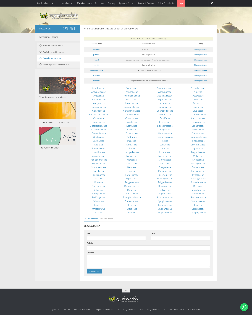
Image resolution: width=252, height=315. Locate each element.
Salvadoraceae (198, 190)
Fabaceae (131, 129)
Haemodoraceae (165, 137)
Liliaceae (131, 148)
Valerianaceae (165, 208)
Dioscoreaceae (198, 122)
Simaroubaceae (198, 197)
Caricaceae (198, 107)
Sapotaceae (198, 193)
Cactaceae (198, 103)
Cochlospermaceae (98, 114)
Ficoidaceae (198, 129)
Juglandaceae (198, 140)
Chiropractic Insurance (103, 309)
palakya (96, 55)
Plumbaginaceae (198, 178)
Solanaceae (98, 201)
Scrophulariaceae (164, 197)
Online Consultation (166, 3)
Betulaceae (131, 99)
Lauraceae (165, 144)
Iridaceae (131, 140)
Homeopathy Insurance (150, 309)
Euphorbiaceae (98, 129)
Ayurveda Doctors (126, 3)
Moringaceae (165, 159)
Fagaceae (165, 129)
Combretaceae (132, 114)
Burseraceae (165, 103)
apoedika (96, 49)
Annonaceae (132, 91)
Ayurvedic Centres (146, 3)
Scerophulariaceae (132, 197)
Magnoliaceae (198, 152)
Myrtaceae (165, 163)
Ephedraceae (198, 125)
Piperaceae (131, 178)
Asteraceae (198, 95)
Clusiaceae (198, 110)
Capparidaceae (165, 107)
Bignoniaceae (165, 99)
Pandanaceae (165, 171)
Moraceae (132, 159)
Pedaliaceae (198, 174)
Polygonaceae (132, 182)
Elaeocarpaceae (165, 125)
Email (153, 234)
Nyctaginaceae (198, 163)
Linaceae (165, 148)
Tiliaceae (198, 205)
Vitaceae (132, 212)
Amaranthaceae (165, 88)
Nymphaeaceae (98, 167)
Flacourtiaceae (98, 133)
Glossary (111, 3)
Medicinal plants (84, 3)
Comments (93, 218)
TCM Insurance (193, 309)
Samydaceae (98, 193)
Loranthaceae (98, 152)
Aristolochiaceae (132, 95)
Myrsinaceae (131, 163)
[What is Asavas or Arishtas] (57, 85)
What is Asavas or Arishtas (52, 97)
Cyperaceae (165, 122)
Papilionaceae (98, 174)
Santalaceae (132, 193)
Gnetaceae (98, 137)
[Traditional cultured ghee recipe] (57, 110)
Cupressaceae (98, 122)
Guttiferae (132, 137)
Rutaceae (131, 190)
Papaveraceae (198, 171)
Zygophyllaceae (198, 212)
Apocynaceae (164, 91)
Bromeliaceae (131, 103)
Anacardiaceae (98, 91)
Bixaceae (198, 99)
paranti (96, 60)
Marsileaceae (164, 156)
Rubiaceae (98, 190)
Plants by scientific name (53, 52)
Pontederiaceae (198, 182)
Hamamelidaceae (198, 137)
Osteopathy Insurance (126, 309)
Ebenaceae (131, 125)
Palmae (131, 171)
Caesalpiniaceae (98, 107)
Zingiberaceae (165, 212)
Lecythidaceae (198, 144)
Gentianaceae (165, 133)
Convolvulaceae (198, 114)
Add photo (108, 218)
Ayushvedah (42, 3)
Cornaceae (98, 118)
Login (181, 3)
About (54, 3)
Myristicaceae (98, 163)
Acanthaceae (98, 88)
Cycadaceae (132, 122)
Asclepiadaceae (164, 95)
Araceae (198, 91)
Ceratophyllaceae (131, 110)
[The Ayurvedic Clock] (57, 136)
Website (90, 243)
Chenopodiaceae (200, 49)
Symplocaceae (165, 201)
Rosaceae (198, 186)
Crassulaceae (131, 118)
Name (90, 234)
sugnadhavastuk (96, 70)
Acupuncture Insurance (174, 309)
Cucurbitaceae (198, 118)
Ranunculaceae (131, 186)
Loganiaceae (198, 148)
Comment (90, 252)
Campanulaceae (132, 107)
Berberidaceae (98, 99)
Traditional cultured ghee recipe (54, 122)
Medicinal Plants (48, 36)
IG (63, 28)
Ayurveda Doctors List (60, 309)
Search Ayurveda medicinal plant (56, 64)
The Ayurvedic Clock (49, 147)
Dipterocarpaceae (98, 125)
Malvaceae (131, 156)
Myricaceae (198, 159)
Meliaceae (198, 156)
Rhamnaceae (164, 186)
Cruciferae (165, 118)
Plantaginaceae (164, 178)
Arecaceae (98, 95)
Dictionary (99, 3)
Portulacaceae (99, 186)
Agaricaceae (132, 88)
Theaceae (131, 205)
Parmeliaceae (131, 174)
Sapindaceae (165, 193)
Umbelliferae (98, 208)
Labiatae (98, 144)
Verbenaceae (198, 208)
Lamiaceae (131, 144)
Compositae (165, 114)
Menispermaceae (98, 159)
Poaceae (98, 182)
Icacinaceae (98, 140)
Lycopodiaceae (132, 152)
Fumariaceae (131, 133)
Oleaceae (131, 167)
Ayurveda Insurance (81, 309)
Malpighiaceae (98, 156)
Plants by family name (52, 58)
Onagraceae (165, 167)
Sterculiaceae (131, 201)
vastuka (96, 75)
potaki (96, 65)
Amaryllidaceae (198, 88)
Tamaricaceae (198, 201)
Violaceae (98, 212)
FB (71, 28)
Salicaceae (165, 190)
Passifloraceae (165, 174)
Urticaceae (132, 208)
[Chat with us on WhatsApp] (244, 307)
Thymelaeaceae (165, 205)
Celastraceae (98, 110)
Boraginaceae (98, 103)
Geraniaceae (198, 133)
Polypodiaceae (165, 182)
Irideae (165, 140)
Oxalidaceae (98, 171)
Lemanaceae (98, 148)
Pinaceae (98, 178)
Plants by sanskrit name (53, 46)
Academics (67, 3)
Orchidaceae (198, 167)
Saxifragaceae (98, 197)
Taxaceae (98, 205)
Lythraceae (164, 152)
